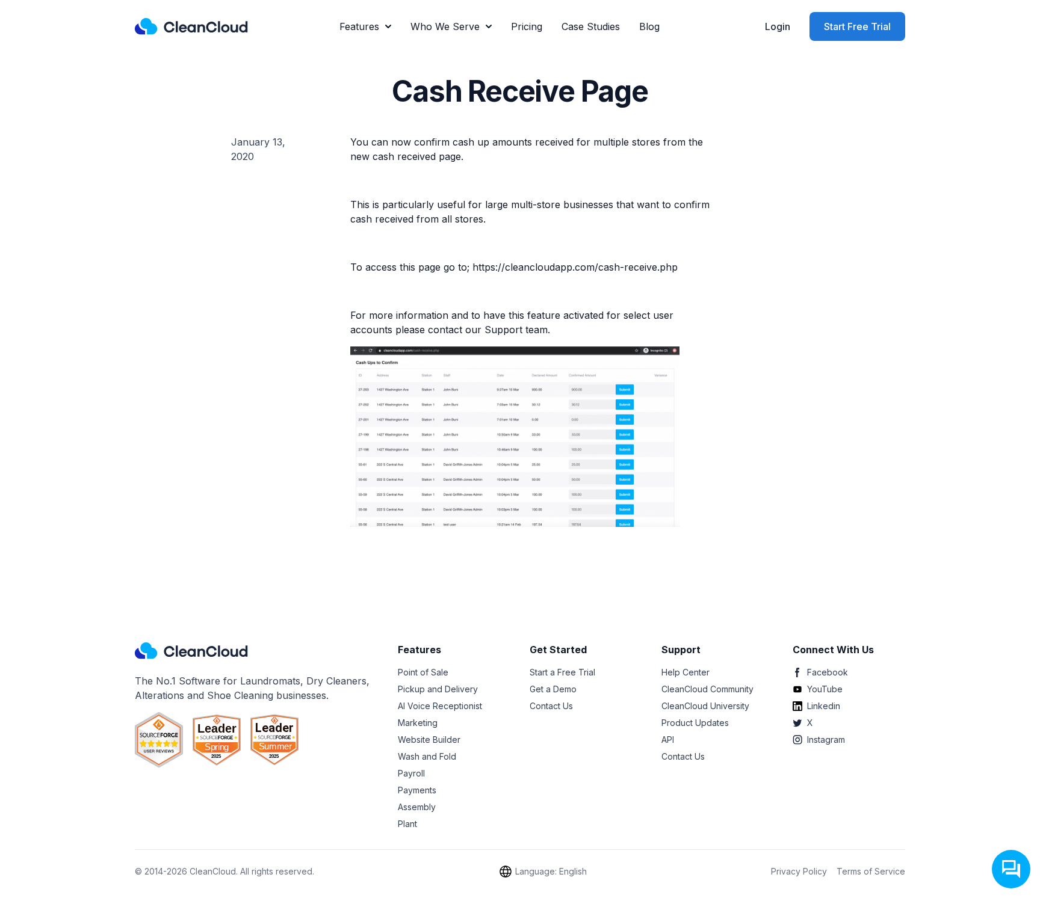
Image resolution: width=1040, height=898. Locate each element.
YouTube (825, 689)
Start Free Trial (857, 26)
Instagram (826, 739)
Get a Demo (553, 689)
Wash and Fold (427, 756)
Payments (417, 790)
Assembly (417, 807)
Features (359, 26)
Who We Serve (445, 26)
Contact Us (551, 706)
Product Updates (695, 723)
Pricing (526, 26)
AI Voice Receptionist (440, 706)
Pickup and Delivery (438, 689)
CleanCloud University (705, 706)
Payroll (411, 773)
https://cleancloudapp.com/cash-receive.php (575, 267)
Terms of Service (871, 871)
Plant (407, 824)
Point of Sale (423, 672)
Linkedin (823, 706)
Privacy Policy (799, 871)
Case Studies (591, 26)
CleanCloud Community (707, 689)
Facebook (827, 672)
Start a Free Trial (562, 672)
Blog (649, 26)
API (667, 739)
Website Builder (429, 739)
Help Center (685, 672)
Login (777, 26)
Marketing (418, 723)
